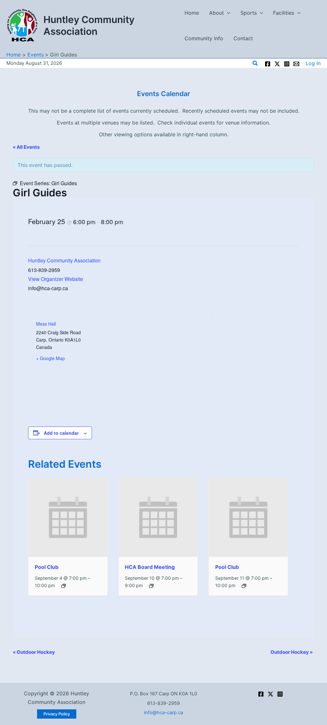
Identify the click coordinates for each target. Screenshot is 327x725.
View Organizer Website (55, 279)
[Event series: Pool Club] (63, 586)
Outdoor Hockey (34, 652)
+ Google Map (50, 358)
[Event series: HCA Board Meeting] (151, 586)
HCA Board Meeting (150, 567)
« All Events (26, 147)
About (216, 13)
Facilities (283, 13)
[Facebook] (267, 64)
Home (192, 13)
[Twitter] (277, 64)
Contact (243, 38)
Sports (248, 13)
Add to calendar (61, 433)
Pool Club (46, 567)
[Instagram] (287, 64)
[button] (227, 13)
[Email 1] (296, 64)
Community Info (204, 38)
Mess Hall (46, 324)
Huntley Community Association (88, 25)
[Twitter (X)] (270, 694)
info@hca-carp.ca (163, 712)
